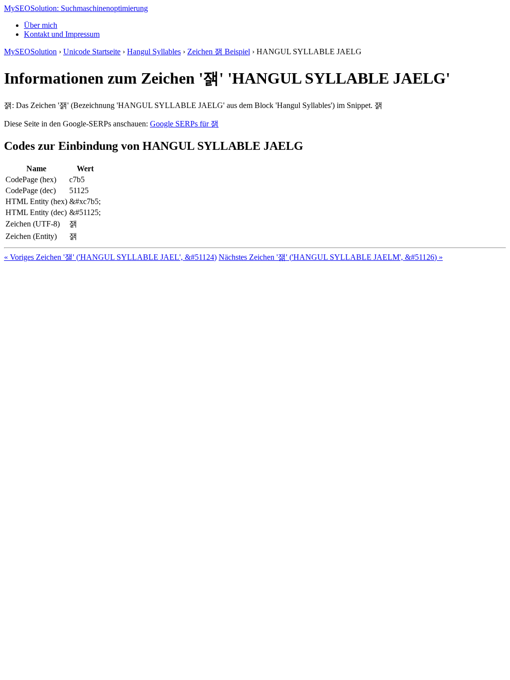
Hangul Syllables (154, 51)
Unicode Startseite (92, 51)
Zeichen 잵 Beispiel (218, 51)
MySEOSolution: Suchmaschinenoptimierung (76, 8)
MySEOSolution (30, 51)
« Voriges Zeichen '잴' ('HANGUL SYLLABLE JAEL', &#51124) (110, 257)
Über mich (40, 25)
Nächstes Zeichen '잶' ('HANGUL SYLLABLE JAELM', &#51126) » (331, 257)
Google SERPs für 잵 (184, 123)
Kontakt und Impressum (62, 34)
